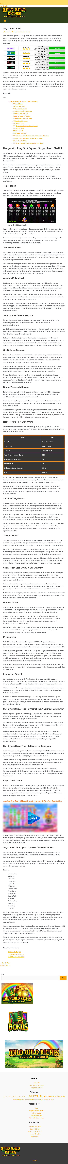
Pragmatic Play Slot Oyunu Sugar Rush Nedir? (24, 101)
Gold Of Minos (34, 1129)
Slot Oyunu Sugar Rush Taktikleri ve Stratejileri (29, 138)
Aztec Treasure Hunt (35, 1131)
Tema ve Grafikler (20, 106)
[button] (34, 818)
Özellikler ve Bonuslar (21, 113)
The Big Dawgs (25, 1096)
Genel (36, 1108)
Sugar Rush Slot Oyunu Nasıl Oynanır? (26, 126)
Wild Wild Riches (38, 1096)
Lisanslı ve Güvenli (21, 133)
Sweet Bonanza (9, 1096)
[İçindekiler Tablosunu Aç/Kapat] (4, 97)
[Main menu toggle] (6, 21)
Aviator (4, 1096)
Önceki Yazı (4, 963)
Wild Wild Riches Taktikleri (49, 1099)
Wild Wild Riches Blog (36, 1085)
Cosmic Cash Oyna (14, 952)
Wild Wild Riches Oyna (38, 1099)
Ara (2, 974)
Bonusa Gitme (20, 128)
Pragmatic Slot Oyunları (12, 32)
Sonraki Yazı (5, 965)
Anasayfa (36, 1083)
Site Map (34, 1160)
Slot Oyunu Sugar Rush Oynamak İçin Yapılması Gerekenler (32, 135)
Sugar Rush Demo (21, 140)
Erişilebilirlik (19, 131)
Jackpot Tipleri (19, 123)
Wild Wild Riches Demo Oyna (18, 1099)
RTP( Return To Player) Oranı (23, 118)
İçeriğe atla (3, 6)
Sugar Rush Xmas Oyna (16, 954)
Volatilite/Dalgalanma (21, 121)
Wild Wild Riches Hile (29, 1099)
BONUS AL (57, 48)
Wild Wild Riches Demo (56, 1097)
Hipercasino (35, 1136)
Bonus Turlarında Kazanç (22, 116)
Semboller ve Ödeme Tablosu (23, 111)
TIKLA (2, 4)
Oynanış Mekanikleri (21, 109)
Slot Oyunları (36, 1113)
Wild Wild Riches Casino (16, 957)
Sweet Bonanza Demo (17, 1096)
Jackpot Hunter (35, 1134)
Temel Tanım (18, 104)
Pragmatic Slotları (36, 1088)
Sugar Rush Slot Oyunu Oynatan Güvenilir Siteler (29, 143)
